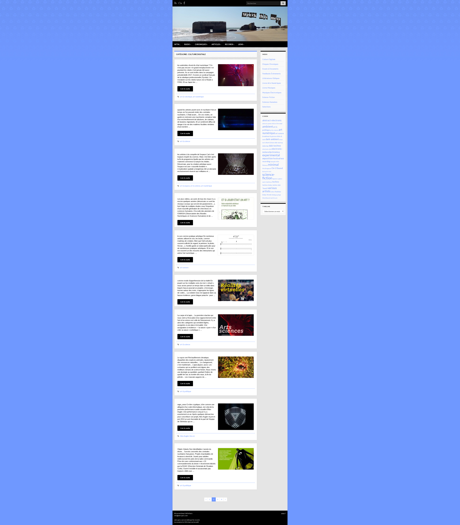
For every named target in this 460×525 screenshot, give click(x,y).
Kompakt (273, 161)
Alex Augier (184, 436)
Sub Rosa (269, 182)
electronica (274, 152)
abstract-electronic (272, 120)
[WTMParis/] (184, 2)
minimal (273, 164)
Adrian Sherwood (277, 123)
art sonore (184, 268)
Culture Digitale (268, 59)
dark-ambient (272, 139)
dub (276, 143)
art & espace (185, 186)
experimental (271, 155)
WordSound (266, 198)
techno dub (277, 185)
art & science (185, 141)
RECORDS (229, 44)
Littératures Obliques (270, 78)
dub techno (275, 145)
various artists (269, 189)
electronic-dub (266, 149)
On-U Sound (277, 168)
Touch (264, 188)
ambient (267, 126)
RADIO (187, 44)
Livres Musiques (268, 88)
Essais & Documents (270, 69)
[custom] (180, 2)
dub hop (280, 143)
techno (275, 181)
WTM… (177, 44)
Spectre (275, 179)
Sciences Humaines (269, 102)
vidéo (272, 192)
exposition (267, 158)
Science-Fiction (268, 97)
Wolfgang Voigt (276, 195)
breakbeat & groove (269, 136)
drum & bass (269, 143)
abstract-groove (267, 123)
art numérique (198, 97)
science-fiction (268, 176)
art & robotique (186, 97)
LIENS (240, 44)
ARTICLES (216, 44)
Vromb (269, 195)
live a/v (192, 436)
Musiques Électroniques (271, 92)
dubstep (265, 146)
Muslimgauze (266, 168)
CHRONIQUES (201, 44)
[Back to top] (455, 520)
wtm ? (283, 513)
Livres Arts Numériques (271, 83)
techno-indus (267, 185)
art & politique (185, 391)
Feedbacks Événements (271, 73)
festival (276, 158)
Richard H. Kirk (266, 171)
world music (273, 198)
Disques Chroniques (270, 64)
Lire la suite (185, 89)
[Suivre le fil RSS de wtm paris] (175, 2)
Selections (266, 107)
